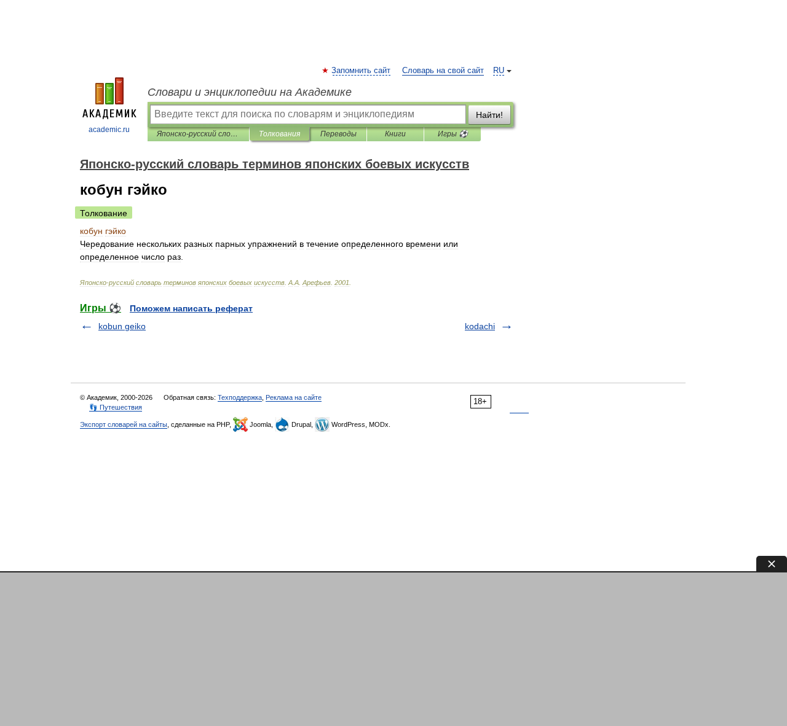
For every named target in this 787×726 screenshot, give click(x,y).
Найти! (489, 115)
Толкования (279, 134)
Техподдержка (240, 397)
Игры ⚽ (453, 134)
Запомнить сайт (361, 70)
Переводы (338, 134)
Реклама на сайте (294, 397)
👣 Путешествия (115, 407)
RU (498, 70)
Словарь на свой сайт (443, 70)
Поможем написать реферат (191, 308)
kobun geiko (122, 326)
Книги (395, 134)
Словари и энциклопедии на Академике (250, 92)
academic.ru (109, 129)
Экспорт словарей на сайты (123, 424)
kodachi (480, 326)
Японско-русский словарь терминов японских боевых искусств (198, 134)
